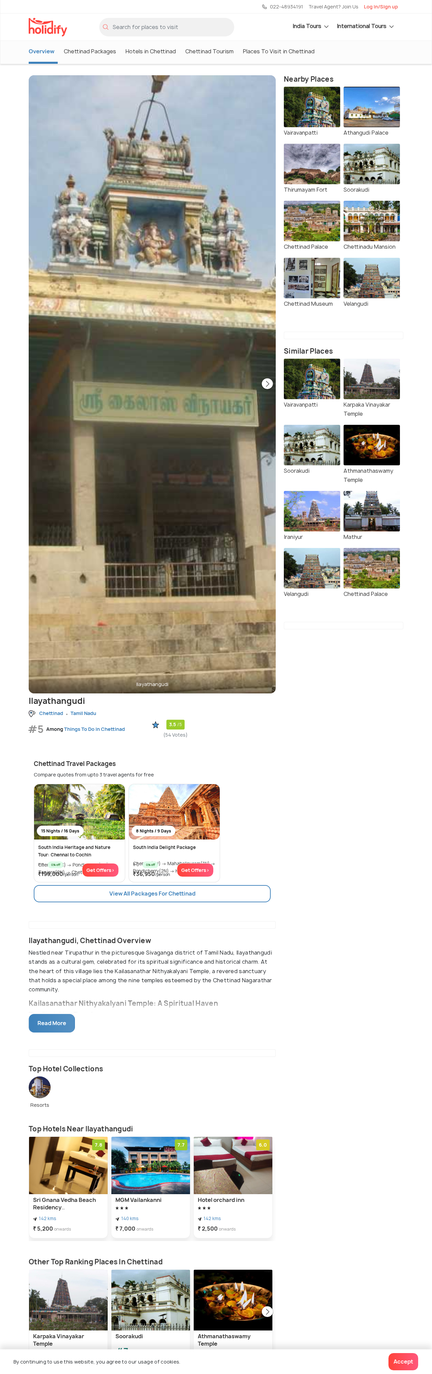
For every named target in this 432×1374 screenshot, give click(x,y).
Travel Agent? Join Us (333, 6)
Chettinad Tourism (209, 51)
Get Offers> (100, 870)
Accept (403, 1361)
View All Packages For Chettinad (152, 893)
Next (267, 384)
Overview (41, 51)
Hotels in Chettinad (151, 51)
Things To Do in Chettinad (94, 729)
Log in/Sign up (381, 6)
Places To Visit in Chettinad (279, 51)
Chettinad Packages (90, 51)
